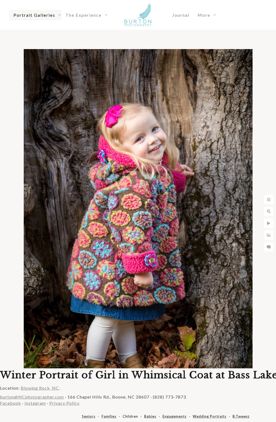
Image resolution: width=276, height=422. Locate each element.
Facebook (10, 403)
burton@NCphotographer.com (32, 396)
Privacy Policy (64, 403)
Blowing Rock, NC (40, 387)
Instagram (35, 403)
